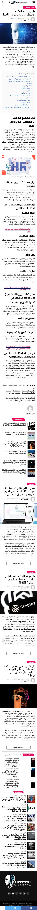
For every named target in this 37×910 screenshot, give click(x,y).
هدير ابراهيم (24, 20)
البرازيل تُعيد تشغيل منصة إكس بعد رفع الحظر (17, 230)
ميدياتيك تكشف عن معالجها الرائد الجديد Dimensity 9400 (17, 288)
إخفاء (20, 73)
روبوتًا (4, 385)
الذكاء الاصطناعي (12, 385)
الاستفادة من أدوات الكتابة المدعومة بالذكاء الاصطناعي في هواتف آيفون (18, 347)
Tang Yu (21, 385)
